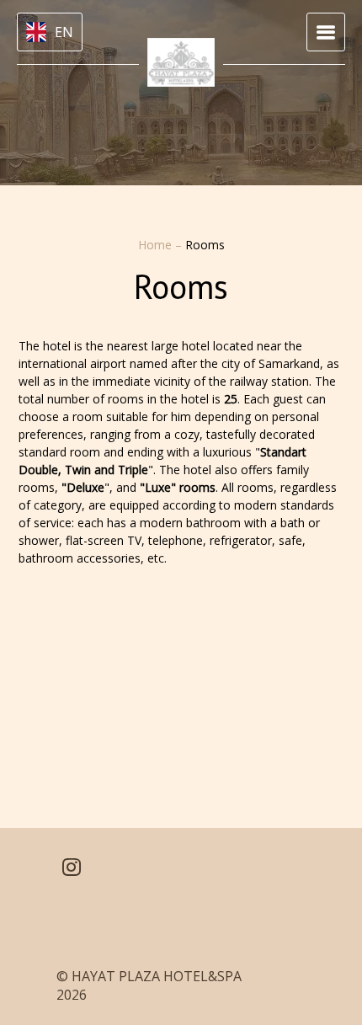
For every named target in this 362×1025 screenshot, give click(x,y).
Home (156, 245)
